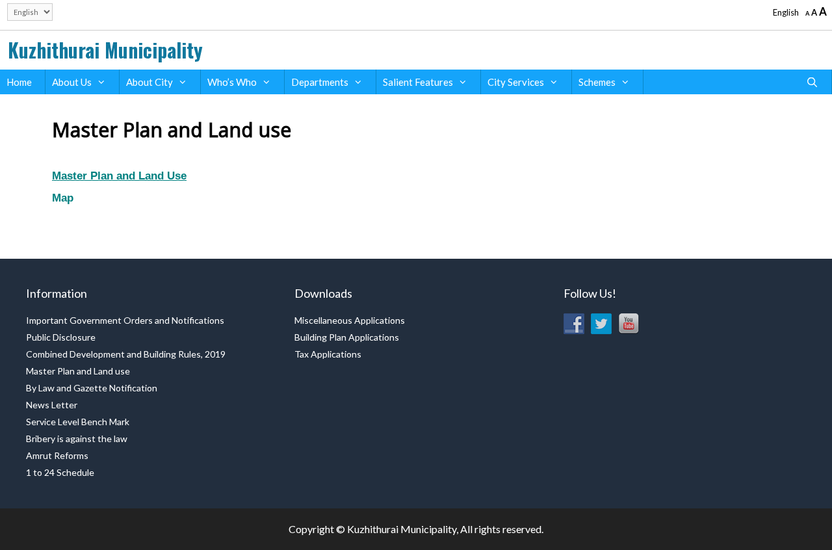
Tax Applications (327, 354)
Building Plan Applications (346, 337)
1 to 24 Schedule (60, 472)
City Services (516, 82)
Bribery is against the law (76, 438)
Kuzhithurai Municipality (105, 49)
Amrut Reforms (57, 455)
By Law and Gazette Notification (91, 387)
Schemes (597, 82)
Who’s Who (232, 82)
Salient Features (418, 82)
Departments (319, 82)
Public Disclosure (61, 337)
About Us (72, 82)
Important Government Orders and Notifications (125, 320)
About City (149, 82)
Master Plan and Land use (78, 370)
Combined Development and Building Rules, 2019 (126, 354)
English (786, 12)
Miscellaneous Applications (349, 320)
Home (19, 82)
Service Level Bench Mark (77, 421)
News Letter (51, 404)
